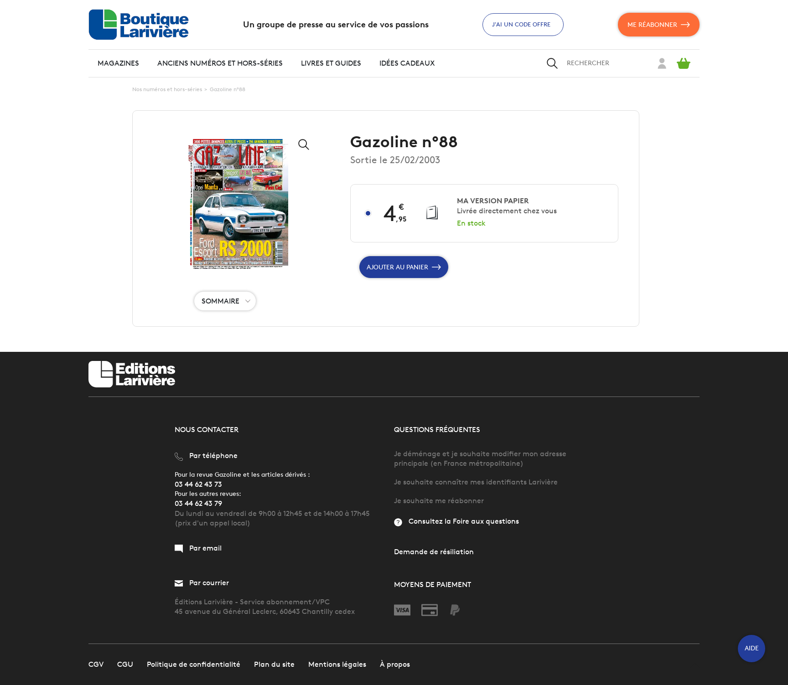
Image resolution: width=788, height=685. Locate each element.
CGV (96, 664)
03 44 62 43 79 (198, 503)
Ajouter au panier (397, 267)
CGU (125, 664)
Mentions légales (337, 664)
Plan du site (274, 664)
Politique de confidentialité (193, 664)
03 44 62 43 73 (198, 484)
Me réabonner (652, 25)
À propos (395, 664)
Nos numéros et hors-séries (167, 89)
